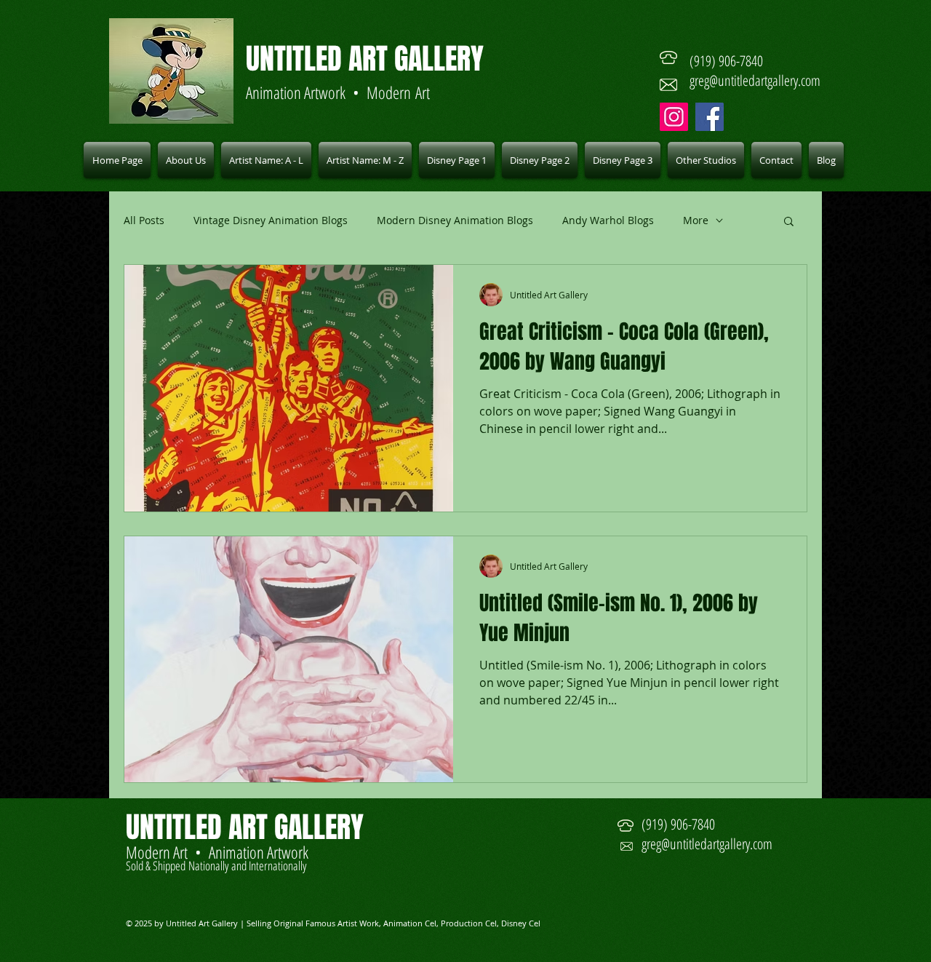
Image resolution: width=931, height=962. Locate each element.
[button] (266, 160)
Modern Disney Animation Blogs (455, 220)
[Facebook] (709, 117)
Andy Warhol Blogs (608, 220)
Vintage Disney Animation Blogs (270, 220)
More (695, 220)
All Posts (144, 220)
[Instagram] (674, 117)
